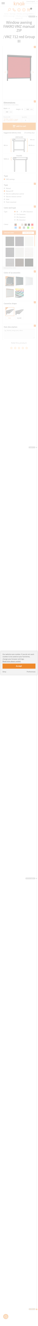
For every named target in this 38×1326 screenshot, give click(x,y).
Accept (19, 666)
